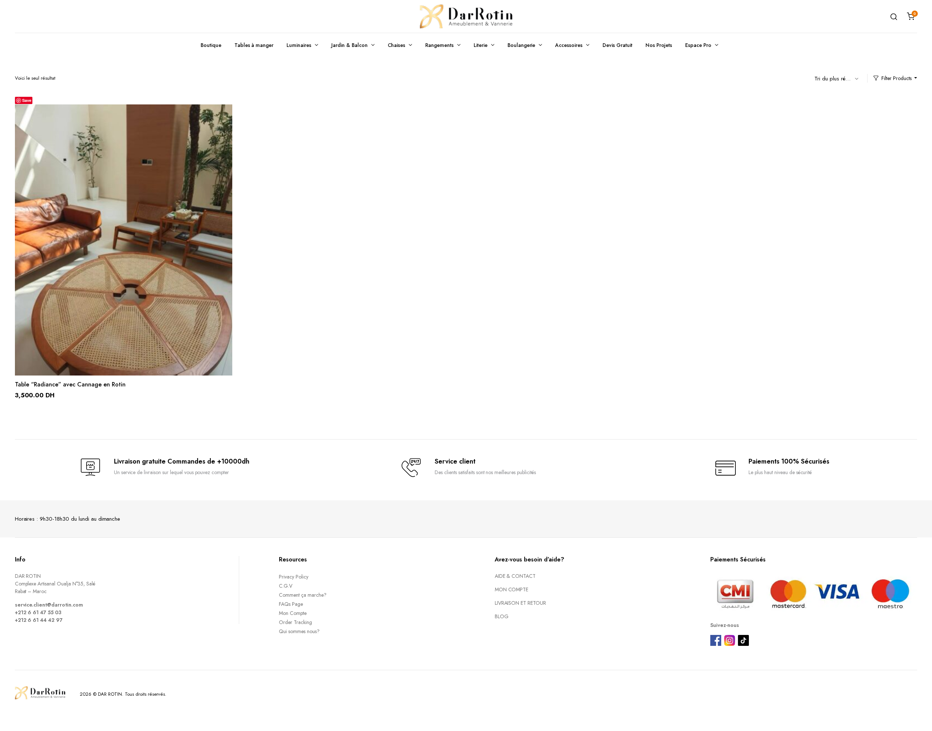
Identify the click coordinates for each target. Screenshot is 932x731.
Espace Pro (698, 45)
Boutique (211, 45)
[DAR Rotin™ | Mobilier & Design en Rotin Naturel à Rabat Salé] (466, 16)
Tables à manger (254, 45)
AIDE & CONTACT (515, 576)
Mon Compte (293, 613)
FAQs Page (291, 604)
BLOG (502, 616)
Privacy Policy (293, 576)
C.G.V (285, 585)
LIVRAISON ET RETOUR (520, 603)
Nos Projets (658, 45)
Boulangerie (522, 45)
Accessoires (568, 45)
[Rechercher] (893, 16)
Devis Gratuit (617, 45)
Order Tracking (295, 622)
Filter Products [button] (896, 78)
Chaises (397, 45)
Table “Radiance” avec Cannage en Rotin (70, 384)
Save (26, 100)
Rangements (439, 45)
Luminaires (299, 45)
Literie (480, 45)
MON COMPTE (512, 589)
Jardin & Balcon (349, 45)
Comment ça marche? (302, 595)
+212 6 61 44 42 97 (39, 620)
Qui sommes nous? (299, 631)
